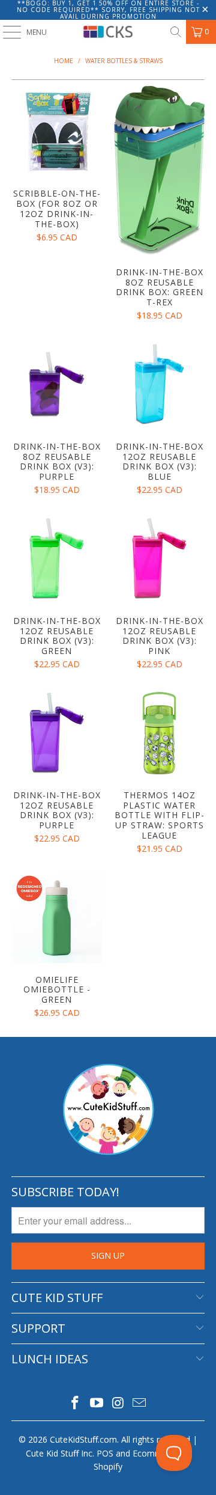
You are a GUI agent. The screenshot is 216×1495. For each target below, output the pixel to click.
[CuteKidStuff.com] (108, 32)
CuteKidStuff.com (83, 1439)
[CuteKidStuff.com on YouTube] (97, 1403)
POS (105, 1453)
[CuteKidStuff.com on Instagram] (118, 1403)
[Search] (175, 32)
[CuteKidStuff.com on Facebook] (76, 1403)
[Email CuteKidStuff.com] (140, 1403)
